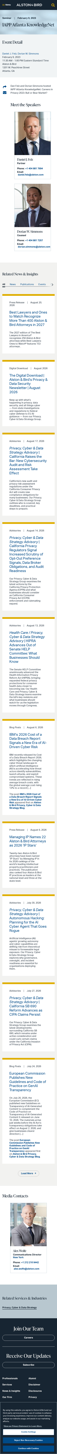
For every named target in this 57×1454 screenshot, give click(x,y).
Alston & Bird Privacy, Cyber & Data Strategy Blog (25, 805)
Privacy (32, 1397)
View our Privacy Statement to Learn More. (23, 1426)
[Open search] (53, 4)
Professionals (10, 1378)
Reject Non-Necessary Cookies (28, 1440)
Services (7, 1385)
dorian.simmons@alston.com (34, 247)
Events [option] (42, 284)
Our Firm (7, 1397)
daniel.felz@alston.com (31, 175)
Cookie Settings (28, 1432)
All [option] (3, 284)
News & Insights (11, 1391)
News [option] (13, 284)
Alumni (32, 1378)
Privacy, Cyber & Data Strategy (19, 1307)
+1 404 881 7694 (34, 168)
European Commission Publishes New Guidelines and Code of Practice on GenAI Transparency (24, 1145)
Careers (28, 1338)
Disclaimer (34, 1385)
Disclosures (35, 1391)
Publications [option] (27, 284)
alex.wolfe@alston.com (26, 1269)
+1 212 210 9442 (30, 1262)
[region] (28, 1428)
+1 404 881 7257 (34, 240)
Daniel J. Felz (25, 159)
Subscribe (28, 1365)
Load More (27, 1173)
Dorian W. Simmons (30, 231)
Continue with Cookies (28, 1449)
